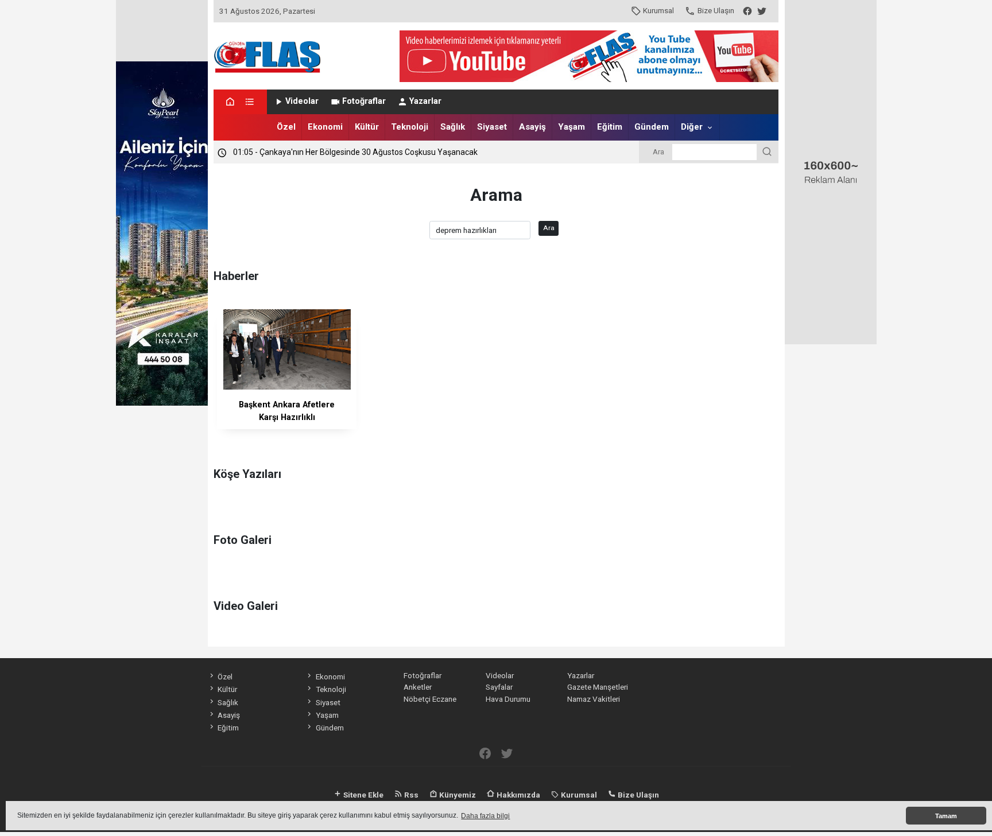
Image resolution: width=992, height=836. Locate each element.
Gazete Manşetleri (597, 686)
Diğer (692, 127)
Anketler (418, 686)
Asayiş (532, 127)
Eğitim (609, 127)
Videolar (302, 101)
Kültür (367, 127)
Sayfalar (499, 686)
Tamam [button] (946, 815)
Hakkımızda (517, 794)
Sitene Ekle (362, 794)
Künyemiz (456, 794)
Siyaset (492, 127)
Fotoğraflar (364, 101)
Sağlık (452, 127)
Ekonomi (325, 127)
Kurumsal (658, 10)
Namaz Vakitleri (593, 698)
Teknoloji (409, 127)
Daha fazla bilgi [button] (485, 816)
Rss (410, 794)
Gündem (651, 127)
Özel (286, 127)
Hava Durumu (508, 698)
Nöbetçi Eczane (430, 698)
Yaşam (571, 127)
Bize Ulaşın (716, 10)
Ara (549, 228)
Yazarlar (425, 101)
